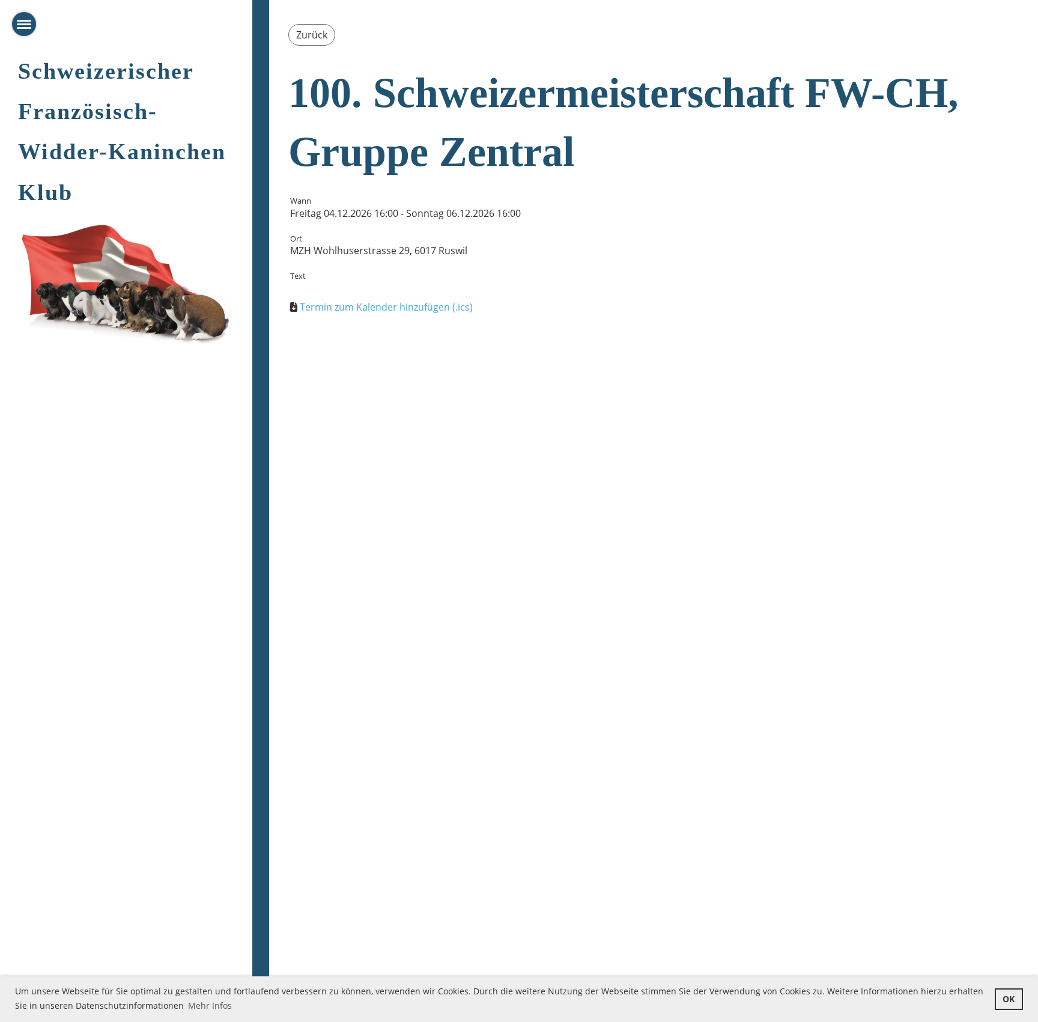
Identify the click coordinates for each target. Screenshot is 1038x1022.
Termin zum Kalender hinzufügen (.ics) (386, 307)
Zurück (311, 34)
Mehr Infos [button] (210, 1005)
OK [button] (1009, 999)
